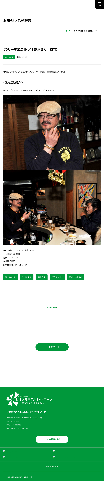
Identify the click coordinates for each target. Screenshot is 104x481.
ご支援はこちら (53, 439)
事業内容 (41, 277)
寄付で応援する (75, 277)
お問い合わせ (54, 347)
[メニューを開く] (99, 4)
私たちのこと (10, 277)
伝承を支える (57, 277)
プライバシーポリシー (52, 466)
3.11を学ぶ (26, 277)
